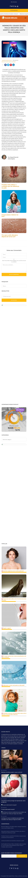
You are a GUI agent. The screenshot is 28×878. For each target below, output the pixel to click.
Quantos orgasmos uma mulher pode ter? (13, 571)
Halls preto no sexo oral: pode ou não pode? (13, 685)
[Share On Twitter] (8, 65)
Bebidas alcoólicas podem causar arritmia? (11, 772)
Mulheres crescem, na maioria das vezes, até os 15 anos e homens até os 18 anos (14, 714)
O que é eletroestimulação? (8, 809)
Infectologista (6, 42)
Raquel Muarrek (13, 42)
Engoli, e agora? (7, 628)
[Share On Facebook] (5, 65)
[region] (14, 867)
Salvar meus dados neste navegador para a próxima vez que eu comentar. (14, 261)
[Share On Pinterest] (11, 65)
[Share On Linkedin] (13, 65)
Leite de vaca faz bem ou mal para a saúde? (15, 840)
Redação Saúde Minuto (7, 60)
